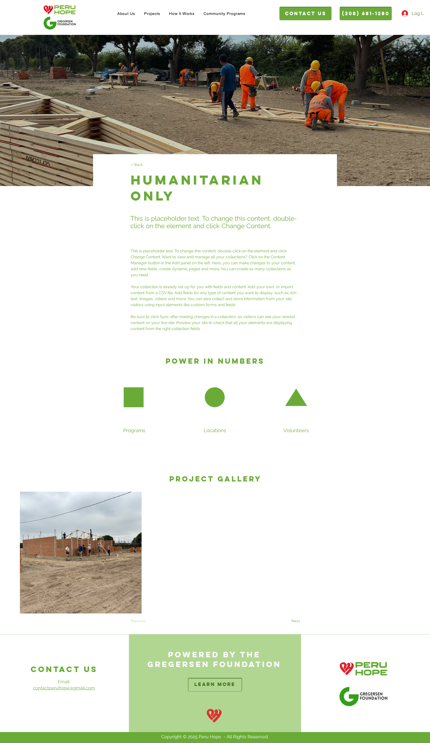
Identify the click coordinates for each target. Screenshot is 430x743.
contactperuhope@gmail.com (64, 687)
